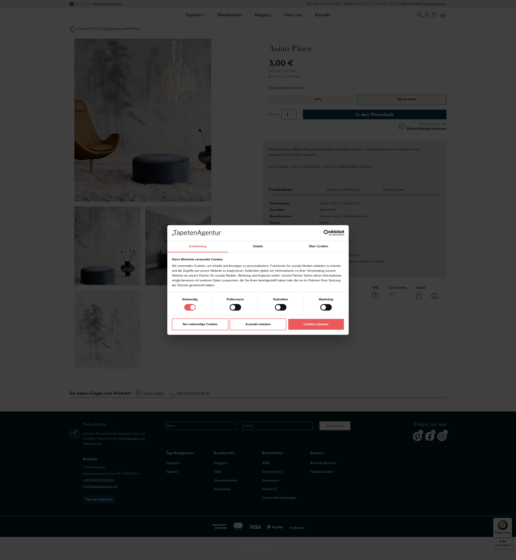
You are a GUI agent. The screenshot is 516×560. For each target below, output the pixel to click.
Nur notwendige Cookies (200, 324)
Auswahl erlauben (258, 324)
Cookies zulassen (316, 324)
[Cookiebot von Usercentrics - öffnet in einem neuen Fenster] (326, 233)
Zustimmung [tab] (198, 246)
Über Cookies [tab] (318, 246)
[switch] (235, 307)
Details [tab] (258, 246)
